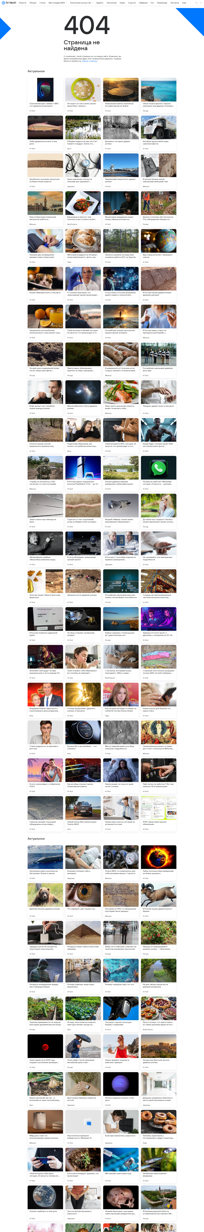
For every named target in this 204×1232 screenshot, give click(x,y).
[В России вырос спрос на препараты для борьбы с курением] (158, 322)
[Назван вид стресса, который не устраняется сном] (121, 814)
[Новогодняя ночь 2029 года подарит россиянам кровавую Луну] (45, 1203)
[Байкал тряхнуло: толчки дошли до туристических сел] (121, 625)
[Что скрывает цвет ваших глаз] (83, 1052)
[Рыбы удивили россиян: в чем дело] (45, 133)
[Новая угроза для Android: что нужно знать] (158, 700)
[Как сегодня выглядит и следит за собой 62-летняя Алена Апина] (121, 700)
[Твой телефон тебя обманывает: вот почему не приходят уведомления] (83, 662)
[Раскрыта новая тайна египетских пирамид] (83, 1090)
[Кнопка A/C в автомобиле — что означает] (83, 738)
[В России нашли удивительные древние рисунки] (158, 284)
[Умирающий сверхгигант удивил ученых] (121, 171)
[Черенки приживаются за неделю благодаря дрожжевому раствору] (45, 1165)
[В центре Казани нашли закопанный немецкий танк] (158, 171)
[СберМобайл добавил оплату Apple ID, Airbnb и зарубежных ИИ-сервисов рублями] (45, 851)
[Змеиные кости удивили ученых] (83, 587)
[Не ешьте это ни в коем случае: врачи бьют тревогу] (83, 95)
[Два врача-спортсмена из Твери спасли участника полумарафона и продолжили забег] (45, 927)
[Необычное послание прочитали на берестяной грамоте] (45, 171)
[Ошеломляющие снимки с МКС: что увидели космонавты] (45, 95)
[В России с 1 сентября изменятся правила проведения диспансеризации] (121, 549)
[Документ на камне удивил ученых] (121, 133)
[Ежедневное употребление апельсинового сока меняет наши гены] (45, 322)
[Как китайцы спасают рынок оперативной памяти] (83, 776)
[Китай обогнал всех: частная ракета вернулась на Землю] (83, 927)
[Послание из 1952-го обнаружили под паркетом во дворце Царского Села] (121, 1052)
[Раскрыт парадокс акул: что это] (121, 1127)
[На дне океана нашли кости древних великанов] (158, 1127)
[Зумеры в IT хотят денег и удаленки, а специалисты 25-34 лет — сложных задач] (158, 625)
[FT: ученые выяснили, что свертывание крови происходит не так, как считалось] (83, 284)
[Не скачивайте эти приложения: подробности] (158, 549)
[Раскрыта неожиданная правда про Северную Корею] (45, 1127)
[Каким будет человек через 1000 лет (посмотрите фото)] (158, 436)
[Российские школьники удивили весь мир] (158, 360)
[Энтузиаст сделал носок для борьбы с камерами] (121, 1165)
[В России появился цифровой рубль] (45, 625)
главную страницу (89, 61)
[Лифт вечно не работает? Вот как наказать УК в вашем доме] (158, 776)
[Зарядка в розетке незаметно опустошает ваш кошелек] (45, 1090)
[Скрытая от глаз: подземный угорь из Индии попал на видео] (83, 511)
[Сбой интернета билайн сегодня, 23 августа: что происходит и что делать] (83, 322)
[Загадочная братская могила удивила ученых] (158, 1203)
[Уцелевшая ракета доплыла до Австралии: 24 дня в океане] (45, 1014)
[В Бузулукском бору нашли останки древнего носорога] (158, 851)
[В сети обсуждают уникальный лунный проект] (83, 549)
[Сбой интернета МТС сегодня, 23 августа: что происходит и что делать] (121, 436)
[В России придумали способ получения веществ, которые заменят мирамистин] (83, 851)
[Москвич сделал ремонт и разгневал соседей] (158, 927)
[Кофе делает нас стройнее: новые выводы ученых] (45, 398)
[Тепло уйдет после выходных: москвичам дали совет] (83, 1203)
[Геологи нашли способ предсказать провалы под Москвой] (45, 436)
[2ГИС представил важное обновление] (158, 814)
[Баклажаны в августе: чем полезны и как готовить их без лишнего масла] (83, 209)
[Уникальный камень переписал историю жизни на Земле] (121, 95)
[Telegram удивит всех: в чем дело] (158, 398)
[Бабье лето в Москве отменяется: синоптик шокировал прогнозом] (121, 1090)
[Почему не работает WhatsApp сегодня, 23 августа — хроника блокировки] (158, 473)
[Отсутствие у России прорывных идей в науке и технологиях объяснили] (121, 284)
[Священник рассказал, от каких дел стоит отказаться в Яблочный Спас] (158, 738)
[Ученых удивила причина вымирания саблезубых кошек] (121, 473)
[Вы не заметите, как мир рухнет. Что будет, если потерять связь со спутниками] (121, 851)
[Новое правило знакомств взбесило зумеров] (121, 1203)
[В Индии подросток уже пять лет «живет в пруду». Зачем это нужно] (83, 133)
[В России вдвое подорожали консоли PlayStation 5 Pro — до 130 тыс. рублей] (83, 473)
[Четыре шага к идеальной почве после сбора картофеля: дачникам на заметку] (45, 360)
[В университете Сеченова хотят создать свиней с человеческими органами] (121, 360)
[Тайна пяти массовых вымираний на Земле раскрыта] (158, 1014)
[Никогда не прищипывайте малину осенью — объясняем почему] (158, 1090)
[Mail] (3, 3)
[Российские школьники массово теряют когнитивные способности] (121, 587)
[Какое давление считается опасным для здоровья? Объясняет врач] (83, 171)
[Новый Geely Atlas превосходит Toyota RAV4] (83, 814)
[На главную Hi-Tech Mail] (10, 3)
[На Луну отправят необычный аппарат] (83, 625)
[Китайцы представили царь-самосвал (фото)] (158, 133)
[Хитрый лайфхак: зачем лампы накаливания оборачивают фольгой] (121, 511)
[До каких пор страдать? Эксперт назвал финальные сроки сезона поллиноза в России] (158, 511)
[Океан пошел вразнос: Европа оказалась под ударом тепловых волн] (158, 95)
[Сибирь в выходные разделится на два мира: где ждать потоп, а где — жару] (121, 889)
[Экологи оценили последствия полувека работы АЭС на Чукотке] (121, 247)
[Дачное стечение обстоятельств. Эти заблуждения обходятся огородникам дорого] (158, 209)
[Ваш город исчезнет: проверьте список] (158, 247)
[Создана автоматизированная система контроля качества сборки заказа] (158, 587)
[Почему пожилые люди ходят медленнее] (83, 1127)
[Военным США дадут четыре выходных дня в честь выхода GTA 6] (45, 662)
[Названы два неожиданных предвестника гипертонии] (45, 247)
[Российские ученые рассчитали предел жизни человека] (121, 322)
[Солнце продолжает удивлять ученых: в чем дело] (83, 700)
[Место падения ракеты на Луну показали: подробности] (121, 738)
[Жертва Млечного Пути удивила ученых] (83, 398)
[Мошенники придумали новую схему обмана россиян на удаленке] (121, 209)
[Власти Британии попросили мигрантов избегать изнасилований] (45, 209)
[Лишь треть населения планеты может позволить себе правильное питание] (121, 398)
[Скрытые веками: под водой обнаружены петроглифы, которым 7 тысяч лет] (45, 814)
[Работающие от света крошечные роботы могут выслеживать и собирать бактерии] (158, 965)
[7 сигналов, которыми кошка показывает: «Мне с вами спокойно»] (121, 662)
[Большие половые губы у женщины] (83, 1014)
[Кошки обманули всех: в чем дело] (45, 284)
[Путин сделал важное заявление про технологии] (45, 889)
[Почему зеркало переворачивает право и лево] (121, 965)
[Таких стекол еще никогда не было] (45, 511)
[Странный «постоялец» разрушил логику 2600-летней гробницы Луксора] (158, 662)
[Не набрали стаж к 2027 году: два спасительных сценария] (158, 889)
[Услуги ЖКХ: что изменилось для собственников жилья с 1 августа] (121, 1014)
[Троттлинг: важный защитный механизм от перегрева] (83, 889)
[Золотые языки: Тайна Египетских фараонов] (45, 587)
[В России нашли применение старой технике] (45, 965)
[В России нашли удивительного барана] (158, 1052)
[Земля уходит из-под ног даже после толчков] (121, 776)
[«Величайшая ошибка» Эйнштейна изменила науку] (45, 549)
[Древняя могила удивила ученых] (45, 1052)
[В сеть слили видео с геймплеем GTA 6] (45, 776)
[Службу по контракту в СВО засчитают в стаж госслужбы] (45, 473)
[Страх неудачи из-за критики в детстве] (45, 738)
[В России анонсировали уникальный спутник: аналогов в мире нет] (121, 927)
